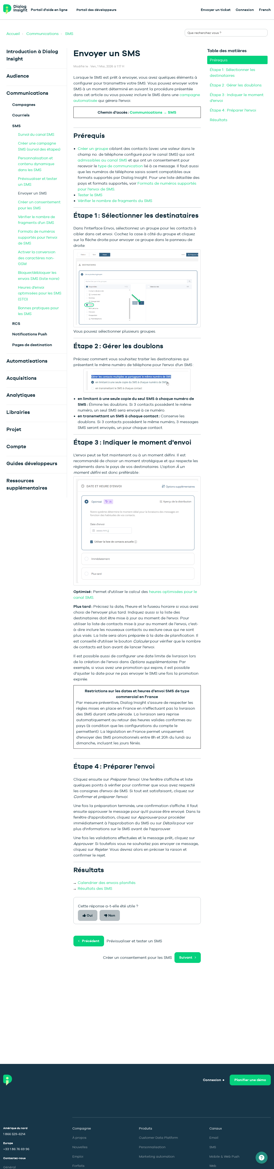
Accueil (13, 33)
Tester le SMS (90, 195)
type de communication (120, 166)
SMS (69, 33)
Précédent (90, 941)
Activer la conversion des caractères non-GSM (36, 258)
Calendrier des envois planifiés (107, 882)
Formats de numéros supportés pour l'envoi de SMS (37, 237)
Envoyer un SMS (32, 193)
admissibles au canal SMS (102, 160)
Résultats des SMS (95, 888)
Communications (42, 33)
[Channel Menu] (262, 1158)
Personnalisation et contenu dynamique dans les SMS (36, 164)
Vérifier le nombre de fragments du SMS (115, 200)
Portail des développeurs (96, 10)
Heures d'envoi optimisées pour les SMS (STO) (39, 293)
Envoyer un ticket (216, 10)
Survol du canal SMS (36, 134)
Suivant (185, 957)
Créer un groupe (93, 148)
